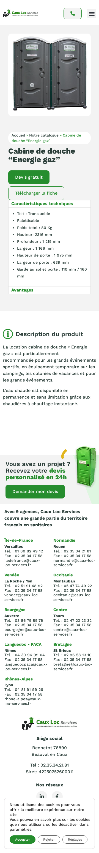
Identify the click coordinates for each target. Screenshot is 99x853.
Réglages (75, 839)
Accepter (22, 839)
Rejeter (49, 839)
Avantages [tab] (22, 290)
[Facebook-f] (57, 796)
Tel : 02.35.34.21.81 (49, 765)
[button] (91, 13)
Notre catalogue (44, 135)
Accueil (18, 135)
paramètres (20, 829)
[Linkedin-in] (41, 796)
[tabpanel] (49, 247)
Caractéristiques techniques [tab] (42, 203)
